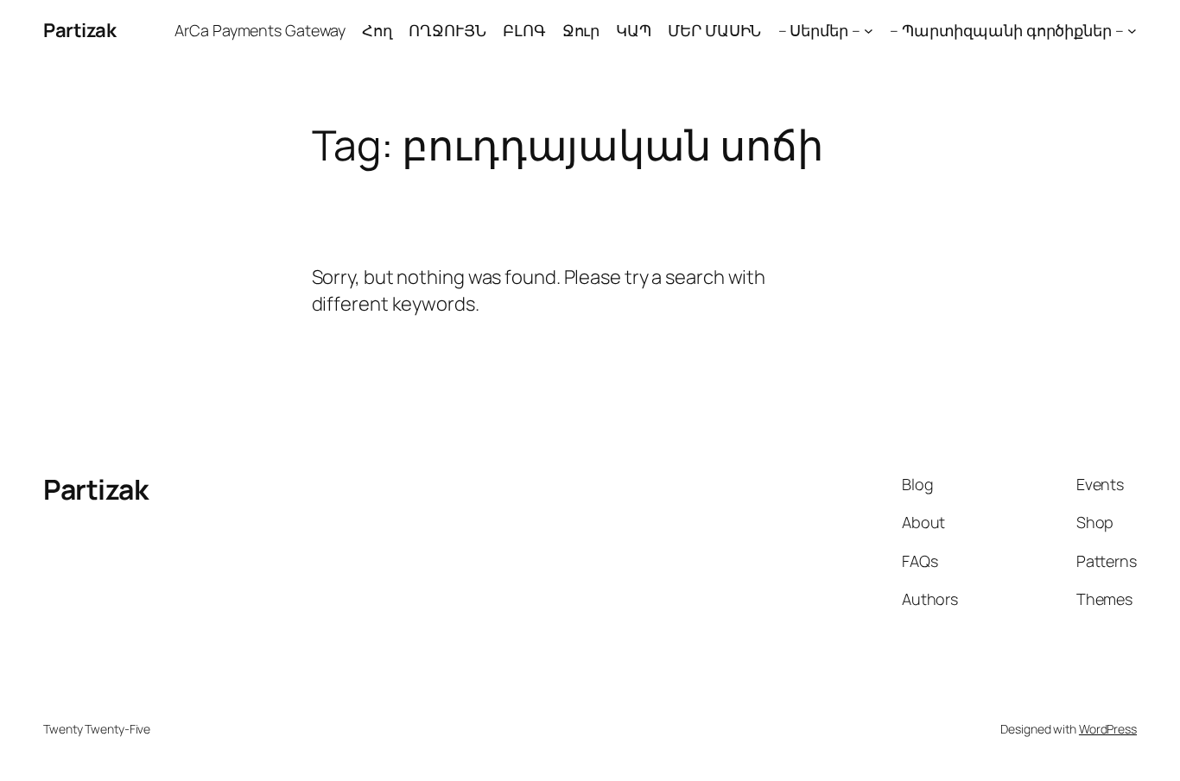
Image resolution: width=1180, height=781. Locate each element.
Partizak (79, 30)
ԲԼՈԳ (524, 30)
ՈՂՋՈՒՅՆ (447, 30)
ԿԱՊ (633, 30)
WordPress (1108, 729)
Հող (377, 30)
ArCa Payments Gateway (260, 30)
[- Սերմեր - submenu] (868, 30)
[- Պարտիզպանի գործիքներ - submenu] (1132, 30)
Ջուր (581, 30)
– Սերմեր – (819, 30)
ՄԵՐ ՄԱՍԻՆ (714, 30)
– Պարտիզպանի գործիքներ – (1007, 30)
